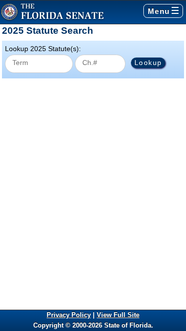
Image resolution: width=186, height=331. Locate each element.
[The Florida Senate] (52, 12)
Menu (159, 11)
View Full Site (118, 315)
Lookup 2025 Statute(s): (43, 49)
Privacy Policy (69, 315)
